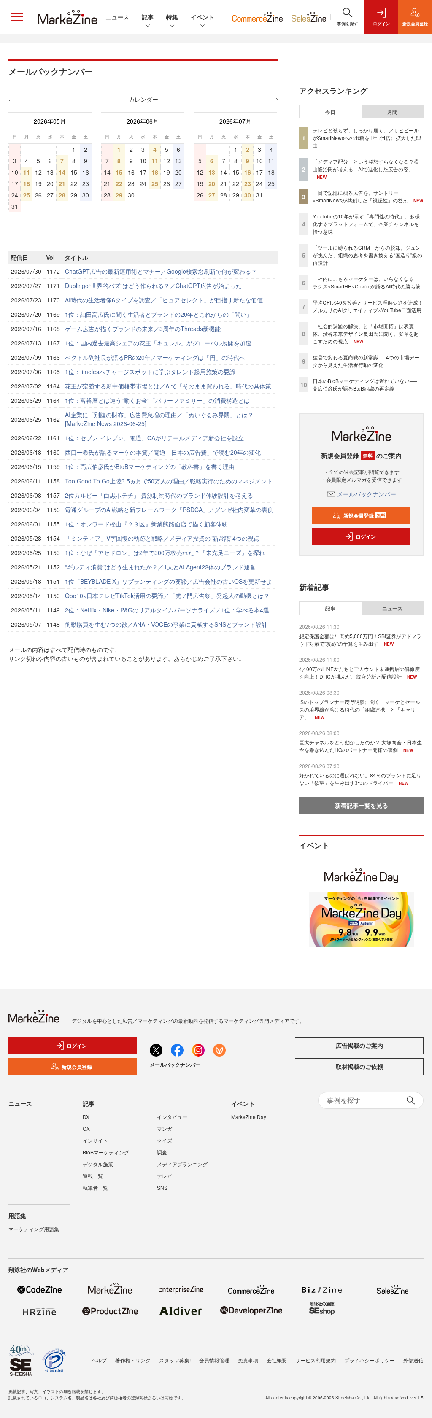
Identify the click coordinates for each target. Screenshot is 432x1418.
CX (86, 1128)
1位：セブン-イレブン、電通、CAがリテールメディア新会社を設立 (154, 438)
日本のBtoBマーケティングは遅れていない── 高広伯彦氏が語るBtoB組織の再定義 (365, 384)
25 (26, 195)
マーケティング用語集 (33, 1228)
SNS (162, 1187)
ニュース (117, 17)
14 (62, 172)
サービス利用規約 (315, 1360)
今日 (330, 112)
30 (247, 195)
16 (247, 172)
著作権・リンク (133, 1360)
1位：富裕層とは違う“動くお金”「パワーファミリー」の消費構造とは (157, 400)
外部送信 (413, 1360)
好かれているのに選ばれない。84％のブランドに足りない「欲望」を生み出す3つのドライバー (360, 778)
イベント (202, 17)
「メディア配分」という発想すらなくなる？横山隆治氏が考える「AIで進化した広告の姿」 (366, 165)
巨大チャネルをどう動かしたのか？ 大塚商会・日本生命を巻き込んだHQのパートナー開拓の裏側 (360, 746)
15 (119, 172)
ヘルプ (99, 1360)
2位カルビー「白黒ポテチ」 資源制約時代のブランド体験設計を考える (159, 495)
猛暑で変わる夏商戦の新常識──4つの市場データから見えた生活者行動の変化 (366, 360)
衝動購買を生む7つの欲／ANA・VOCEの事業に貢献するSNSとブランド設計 (166, 624)
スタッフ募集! (175, 1360)
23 (247, 183)
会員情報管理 (214, 1360)
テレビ (164, 1175)
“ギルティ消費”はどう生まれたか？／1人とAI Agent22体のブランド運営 (160, 567)
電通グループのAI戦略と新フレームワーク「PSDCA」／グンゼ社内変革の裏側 (169, 509)
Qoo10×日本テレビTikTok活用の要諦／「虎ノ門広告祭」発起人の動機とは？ (167, 595)
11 (26, 172)
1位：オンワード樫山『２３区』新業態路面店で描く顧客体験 (146, 524)
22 (119, 183)
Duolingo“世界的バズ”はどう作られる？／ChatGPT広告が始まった (153, 285)
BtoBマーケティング (106, 1152)
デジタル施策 (98, 1163)
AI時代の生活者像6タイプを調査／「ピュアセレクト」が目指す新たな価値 (164, 300)
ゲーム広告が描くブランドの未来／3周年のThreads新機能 (143, 328)
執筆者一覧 (95, 1187)
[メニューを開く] (17, 17)
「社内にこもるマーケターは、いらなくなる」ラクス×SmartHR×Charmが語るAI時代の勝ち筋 (367, 282)
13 (211, 172)
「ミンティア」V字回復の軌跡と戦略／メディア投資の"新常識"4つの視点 (162, 538)
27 (211, 195)
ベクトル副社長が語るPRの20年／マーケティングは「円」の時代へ (155, 357)
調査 (162, 1152)
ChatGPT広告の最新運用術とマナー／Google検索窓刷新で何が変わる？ (161, 271)
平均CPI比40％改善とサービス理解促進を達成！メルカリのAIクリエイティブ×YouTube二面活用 (368, 306)
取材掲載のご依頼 (359, 1066)
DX (86, 1116)
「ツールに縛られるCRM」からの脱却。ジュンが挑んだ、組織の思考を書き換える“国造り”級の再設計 (367, 255)
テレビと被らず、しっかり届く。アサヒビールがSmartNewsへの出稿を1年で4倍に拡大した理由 (367, 138)
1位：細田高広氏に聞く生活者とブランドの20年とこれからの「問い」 (158, 314)
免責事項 (248, 1360)
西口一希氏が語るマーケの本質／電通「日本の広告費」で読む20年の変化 (163, 452)
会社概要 (277, 1360)
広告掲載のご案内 (359, 1045)
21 (62, 183)
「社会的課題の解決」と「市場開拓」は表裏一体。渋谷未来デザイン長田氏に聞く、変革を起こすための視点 (366, 333)
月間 (392, 112)
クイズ (164, 1140)
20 (211, 183)
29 (119, 195)
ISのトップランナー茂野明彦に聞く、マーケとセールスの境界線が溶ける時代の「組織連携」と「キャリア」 (359, 709)
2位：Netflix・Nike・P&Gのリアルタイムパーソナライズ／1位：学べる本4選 (167, 610)
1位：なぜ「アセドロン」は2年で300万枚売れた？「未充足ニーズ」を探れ (165, 552)
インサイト (95, 1140)
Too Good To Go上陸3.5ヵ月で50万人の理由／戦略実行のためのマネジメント (169, 481)
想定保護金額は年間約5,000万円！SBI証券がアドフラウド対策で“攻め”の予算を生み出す (360, 639)
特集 (172, 17)
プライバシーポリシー (369, 1360)
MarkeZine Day (248, 1116)
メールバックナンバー (366, 494)
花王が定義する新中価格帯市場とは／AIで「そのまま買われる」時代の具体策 (168, 386)
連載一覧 (93, 1175)
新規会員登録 (364, 515)
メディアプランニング (182, 1163)
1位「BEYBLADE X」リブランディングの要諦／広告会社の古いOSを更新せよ (168, 581)
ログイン (366, 536)
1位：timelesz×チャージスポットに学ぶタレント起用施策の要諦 (150, 371)
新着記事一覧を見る (361, 805)
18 (26, 183)
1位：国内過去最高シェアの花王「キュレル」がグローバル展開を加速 (158, 343)
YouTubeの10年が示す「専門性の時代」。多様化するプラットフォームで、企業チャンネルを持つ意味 (366, 224)
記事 (148, 17)
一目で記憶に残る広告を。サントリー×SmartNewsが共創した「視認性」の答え (360, 196)
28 (62, 195)
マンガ (164, 1128)
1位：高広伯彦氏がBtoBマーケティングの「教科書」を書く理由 (150, 466)
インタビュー (172, 1116)
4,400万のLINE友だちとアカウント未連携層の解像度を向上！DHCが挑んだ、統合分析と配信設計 (359, 672)
